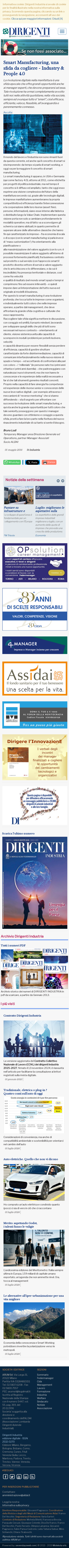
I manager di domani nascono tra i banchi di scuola (49, 511)
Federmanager (45, 1378)
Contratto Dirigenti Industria (22, 1015)
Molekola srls (59, 1545)
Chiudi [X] (57, 18)
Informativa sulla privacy (15, 1505)
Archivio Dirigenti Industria (22, 936)
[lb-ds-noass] (34, 47)
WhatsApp (14, 462)
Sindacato (42, 1401)
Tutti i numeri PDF (13, 945)
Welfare (41, 1398)
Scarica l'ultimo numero (18, 833)
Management (44, 1384)
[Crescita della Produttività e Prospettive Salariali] (19, 496)
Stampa (51, 462)
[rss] (32, 1476)
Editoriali (39, 535)
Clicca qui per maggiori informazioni (31, 18)
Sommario (43, 1374)
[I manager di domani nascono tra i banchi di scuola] (50, 498)
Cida (39, 1381)
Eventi (7, 535)
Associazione (44, 1408)
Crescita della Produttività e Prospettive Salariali (17, 511)
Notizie (41, 1404)
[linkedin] (26, 1476)
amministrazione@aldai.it (16, 1495)
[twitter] (12, 1476)
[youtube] (19, 1476)
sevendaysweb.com (26, 1545)
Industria (34, 450)
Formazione (43, 1391)
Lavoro (41, 1388)
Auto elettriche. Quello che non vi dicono (31, 1159)
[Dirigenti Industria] (27, 32)
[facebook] (5, 1476)
